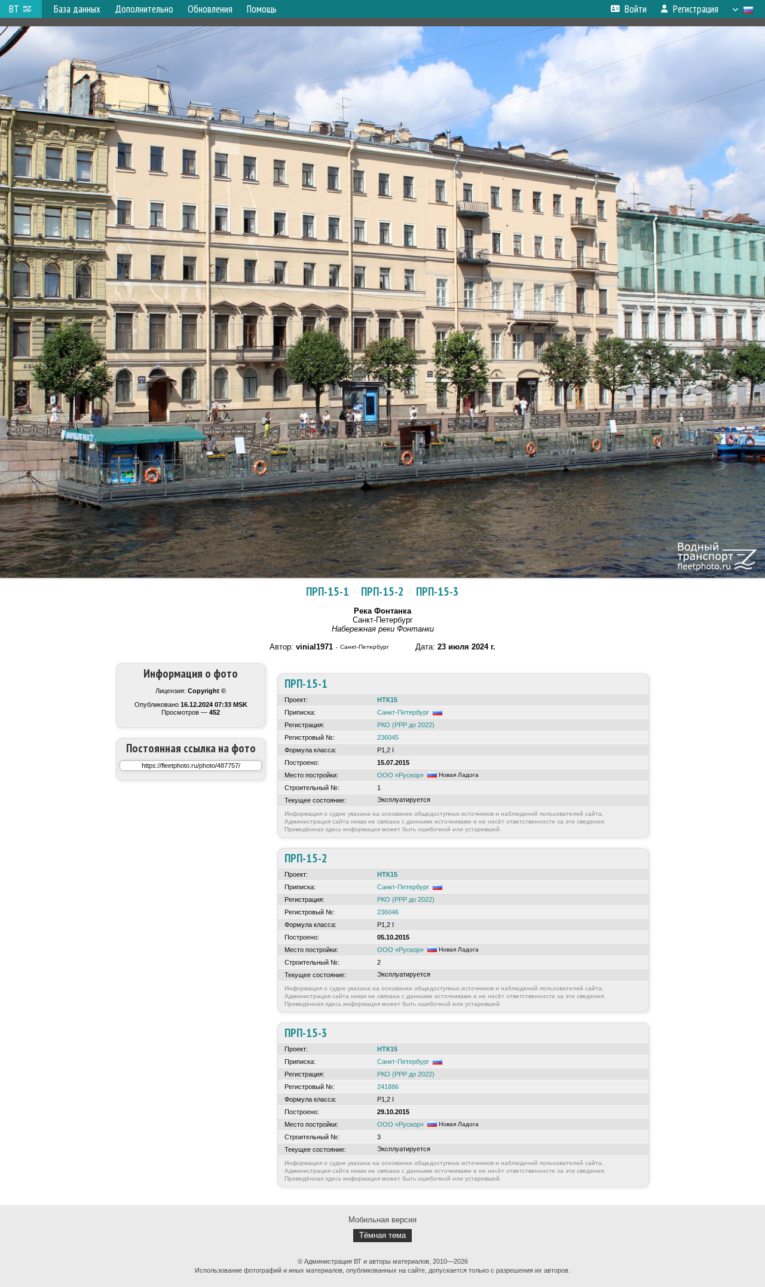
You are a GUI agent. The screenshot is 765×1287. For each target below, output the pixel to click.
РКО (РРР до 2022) (405, 724)
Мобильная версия (382, 1219)
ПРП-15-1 (327, 591)
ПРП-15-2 (382, 591)
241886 (388, 1086)
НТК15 (387, 699)
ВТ (14, 9)
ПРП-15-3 (437, 591)
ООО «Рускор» (400, 775)
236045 (388, 737)
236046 (388, 912)
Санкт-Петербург (403, 712)
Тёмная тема (382, 1235)
